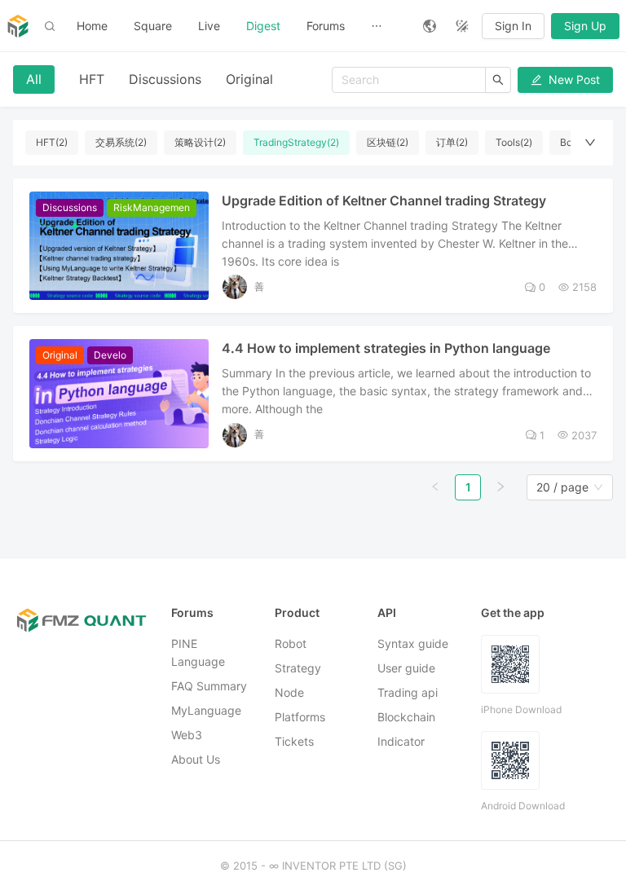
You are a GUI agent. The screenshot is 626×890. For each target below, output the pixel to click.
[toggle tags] (590, 143)
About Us (195, 759)
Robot (290, 643)
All (34, 79)
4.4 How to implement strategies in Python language (386, 348)
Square (153, 26)
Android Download (523, 806)
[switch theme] (462, 26)
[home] (18, 26)
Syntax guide (412, 643)
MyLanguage (206, 710)
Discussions (165, 79)
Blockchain (406, 717)
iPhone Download (521, 709)
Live (209, 26)
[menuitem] (92, 26)
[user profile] (235, 287)
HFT (91, 79)
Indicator (401, 741)
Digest (263, 26)
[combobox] (562, 487)
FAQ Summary (209, 686)
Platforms (300, 717)
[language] (430, 26)
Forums (325, 26)
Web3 (186, 735)
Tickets (294, 741)
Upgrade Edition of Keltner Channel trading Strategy (384, 200)
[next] (500, 487)
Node (289, 692)
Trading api (407, 692)
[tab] (34, 79)
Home (92, 26)
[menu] (237, 25)
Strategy (298, 668)
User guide (406, 668)
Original (249, 79)
